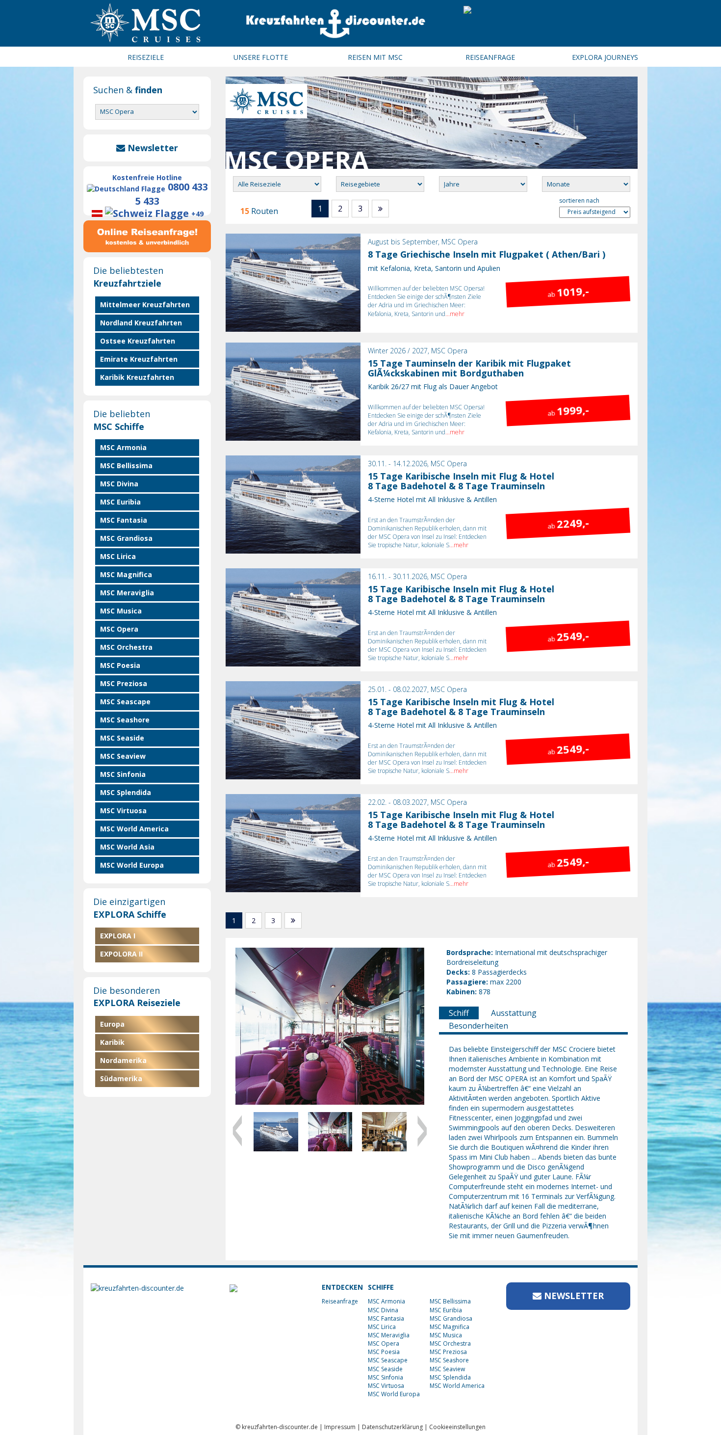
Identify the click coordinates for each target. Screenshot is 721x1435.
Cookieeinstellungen (457, 1427)
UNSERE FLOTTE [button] (260, 57)
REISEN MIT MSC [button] (375, 57)
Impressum (340, 1427)
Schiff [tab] (459, 1013)
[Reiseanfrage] (147, 234)
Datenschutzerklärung (392, 1427)
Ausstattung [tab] (514, 1013)
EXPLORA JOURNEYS (605, 57)
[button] (249, 1128)
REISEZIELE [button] (146, 57)
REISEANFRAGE (490, 57)
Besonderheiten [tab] (478, 1025)
